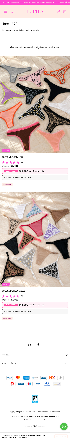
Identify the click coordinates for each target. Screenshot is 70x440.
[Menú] (5, 12)
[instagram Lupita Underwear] (30, 344)
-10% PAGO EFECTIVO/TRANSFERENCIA (33, 2)
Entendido (61, 436)
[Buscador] (11, 12)
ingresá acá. (54, 416)
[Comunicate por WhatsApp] (64, 426)
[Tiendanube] (35, 426)
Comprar (7, 184)
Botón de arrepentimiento (35, 420)
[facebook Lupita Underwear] (38, 344)
